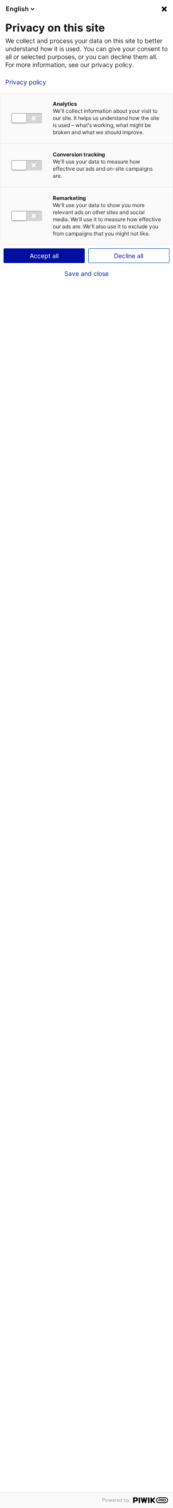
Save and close (86, 273)
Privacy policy (25, 82)
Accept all (44, 255)
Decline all (128, 255)
